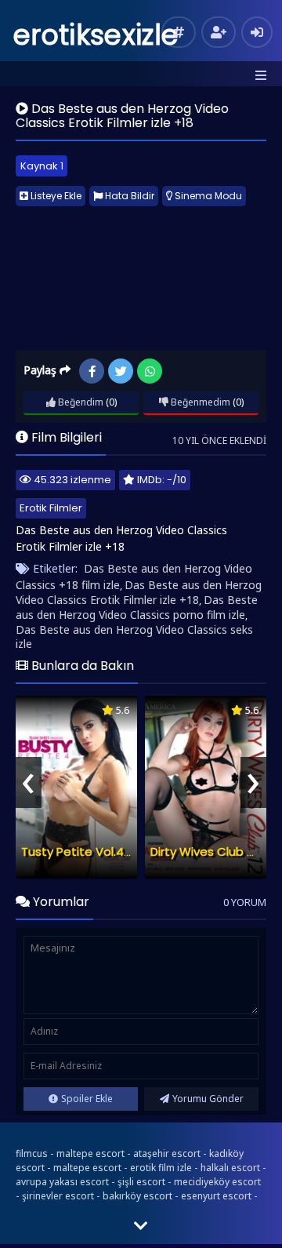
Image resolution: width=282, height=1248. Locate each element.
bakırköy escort (137, 1196)
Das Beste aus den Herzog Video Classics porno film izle (137, 607)
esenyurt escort (216, 1196)
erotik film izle (161, 1167)
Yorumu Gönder (208, 1098)
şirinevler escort (58, 1196)
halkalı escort (230, 1167)
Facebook (91, 371)
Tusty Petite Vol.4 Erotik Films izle (116, 851)
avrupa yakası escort (62, 1181)
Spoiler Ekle (87, 1098)
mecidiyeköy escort (217, 1181)
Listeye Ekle (54, 195)
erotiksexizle (96, 35)
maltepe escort (90, 1153)
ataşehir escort (167, 1153)
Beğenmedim (199, 402)
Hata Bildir (128, 195)
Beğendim (79, 402)
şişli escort (141, 1181)
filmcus (32, 1153)
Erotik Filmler (51, 507)
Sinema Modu (207, 195)
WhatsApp (149, 371)
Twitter (120, 371)
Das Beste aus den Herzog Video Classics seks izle (134, 636)
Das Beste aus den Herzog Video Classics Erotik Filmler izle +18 (139, 592)
